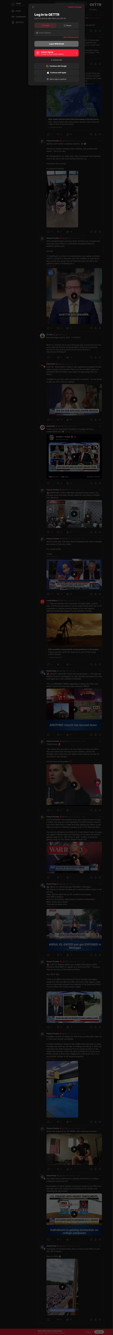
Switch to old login (75, 7)
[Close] (33, 7)
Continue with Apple (58, 73)
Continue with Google (58, 66)
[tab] (45, 25)
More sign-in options (58, 79)
